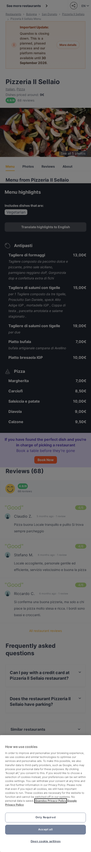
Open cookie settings (45, 841)
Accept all (45, 829)
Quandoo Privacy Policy (50, 800)
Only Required (45, 817)
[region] (45, 793)
